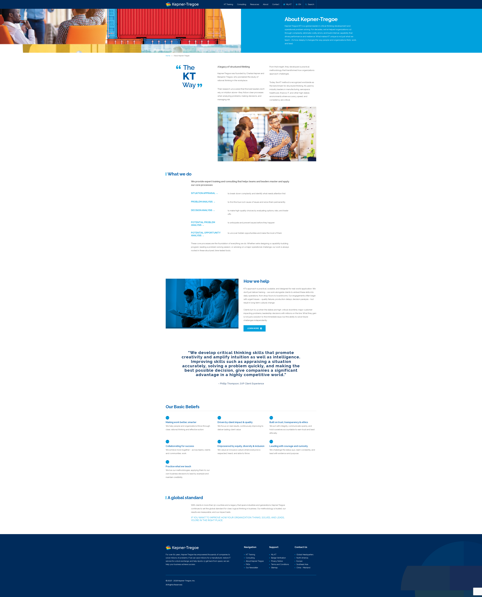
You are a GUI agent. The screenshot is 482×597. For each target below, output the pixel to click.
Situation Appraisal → (204, 193)
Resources (254, 4)
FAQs (248, 564)
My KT (273, 555)
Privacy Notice (277, 561)
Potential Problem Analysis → (203, 223)
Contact (275, 4)
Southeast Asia (302, 564)
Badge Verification (278, 558)
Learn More (253, 328)
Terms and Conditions (280, 564)
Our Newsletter (252, 568)
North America (302, 558)
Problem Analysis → (203, 201)
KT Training (228, 4)
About (265, 4)
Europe (299, 561)
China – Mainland (303, 568)
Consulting (241, 4)
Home (168, 56)
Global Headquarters (304, 555)
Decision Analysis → (203, 210)
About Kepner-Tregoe (255, 561)
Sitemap (274, 568)
